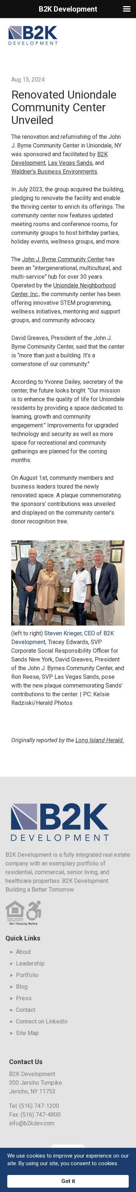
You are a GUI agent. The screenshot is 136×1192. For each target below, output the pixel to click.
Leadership (30, 963)
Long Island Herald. (99, 740)
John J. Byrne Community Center (63, 259)
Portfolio (27, 975)
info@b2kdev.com (31, 1123)
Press (24, 998)
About (23, 951)
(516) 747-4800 (41, 1114)
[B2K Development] (33, 35)
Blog (22, 986)
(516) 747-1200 (39, 1105)
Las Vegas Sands (70, 162)
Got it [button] (68, 1181)
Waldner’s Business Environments (54, 171)
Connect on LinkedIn (41, 1021)
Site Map (27, 1033)
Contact (25, 1009)
